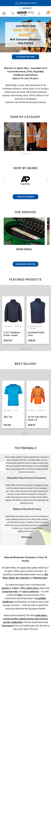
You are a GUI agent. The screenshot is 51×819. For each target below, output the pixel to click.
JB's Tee (8, 417)
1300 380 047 (27, 8)
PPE (23, 588)
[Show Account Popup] (39, 13)
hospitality (41, 598)
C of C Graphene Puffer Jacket (12, 334)
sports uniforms (31, 591)
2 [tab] (24, 153)
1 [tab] (21, 153)
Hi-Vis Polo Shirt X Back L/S (37, 418)
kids (20, 595)
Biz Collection (22, 578)
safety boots (32, 588)
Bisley (12, 578)
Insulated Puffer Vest (36, 334)
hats (15, 588)
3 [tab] (26, 153)
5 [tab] (30, 349)
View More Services (26, 264)
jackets (5, 588)
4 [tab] (29, 153)
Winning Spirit (40, 578)
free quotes (8, 625)
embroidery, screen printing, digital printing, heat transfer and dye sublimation (25, 619)
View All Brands (25, 197)
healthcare (8, 601)
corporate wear (10, 591)
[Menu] (4, 13)
